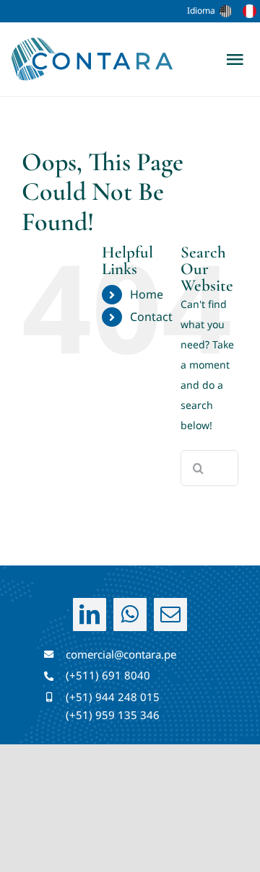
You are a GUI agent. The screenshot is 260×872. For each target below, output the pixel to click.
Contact (151, 317)
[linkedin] (89, 614)
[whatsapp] (130, 614)
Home (146, 294)
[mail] (170, 614)
